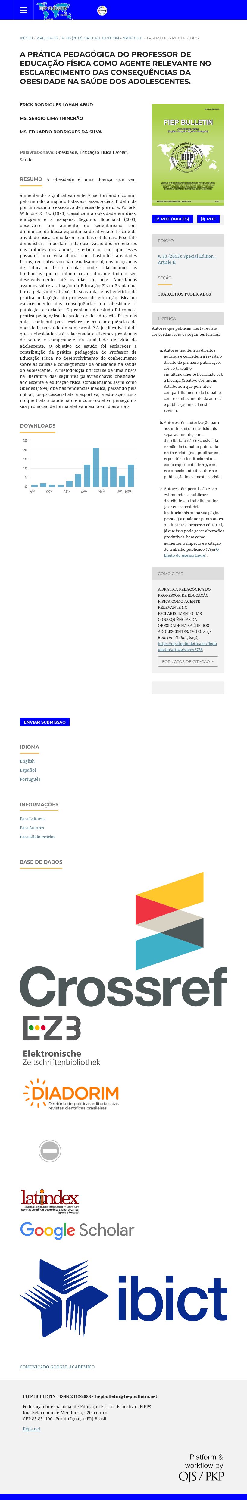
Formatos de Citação (186, 661)
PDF (211, 218)
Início (26, 38)
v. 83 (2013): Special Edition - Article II (102, 38)
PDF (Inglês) (174, 218)
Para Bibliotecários (37, 836)
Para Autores (32, 827)
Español (28, 770)
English (27, 761)
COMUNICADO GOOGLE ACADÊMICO (57, 1367)
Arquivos (47, 38)
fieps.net (31, 1429)
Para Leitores (32, 818)
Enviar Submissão (45, 722)
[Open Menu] (23, 10)
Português (30, 779)
